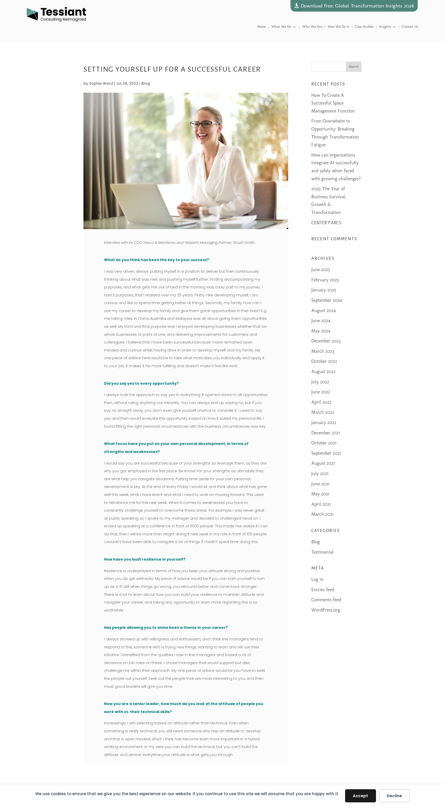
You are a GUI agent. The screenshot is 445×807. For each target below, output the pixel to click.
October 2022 (324, 361)
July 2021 (319, 473)
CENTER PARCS (326, 223)
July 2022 (320, 382)
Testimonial (322, 552)
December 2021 (325, 433)
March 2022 (322, 412)
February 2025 (325, 280)
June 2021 (320, 484)
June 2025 (320, 269)
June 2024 (320, 320)
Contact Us (410, 27)
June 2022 (320, 392)
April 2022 (321, 402)
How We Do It (338, 27)
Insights (385, 27)
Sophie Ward (101, 83)
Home (261, 27)
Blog (145, 83)
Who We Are (312, 27)
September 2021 (326, 453)
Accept (360, 796)
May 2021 (320, 494)
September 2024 (326, 300)
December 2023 (325, 341)
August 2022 (323, 371)
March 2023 (322, 351)
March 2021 (322, 514)
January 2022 (323, 422)
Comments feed (326, 600)
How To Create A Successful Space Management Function (333, 103)
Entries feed (322, 590)
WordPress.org (325, 610)
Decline (394, 796)
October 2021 (323, 443)
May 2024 (320, 331)
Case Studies (364, 27)
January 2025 (323, 290)
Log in (317, 579)
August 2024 (323, 310)
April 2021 (321, 504)
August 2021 (323, 463)
